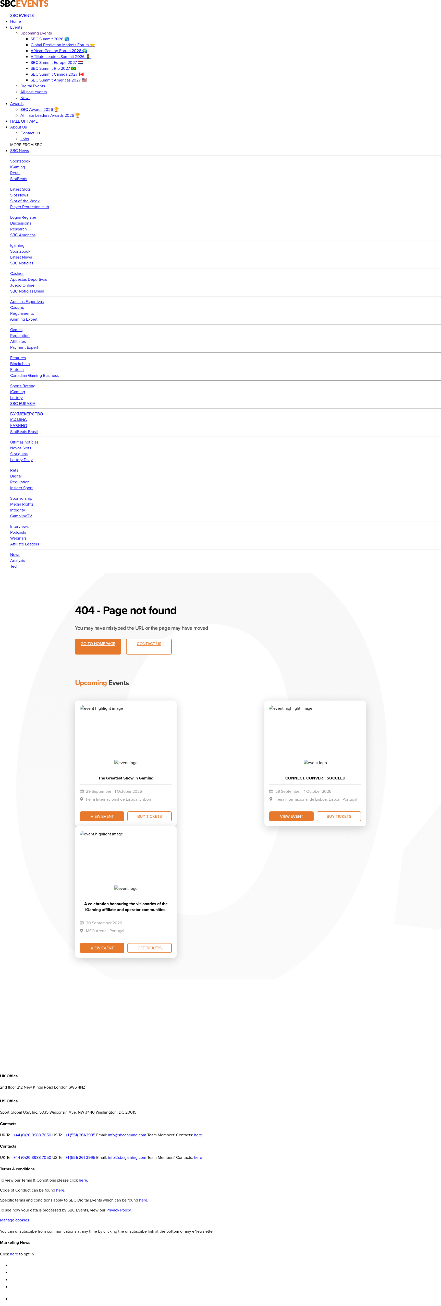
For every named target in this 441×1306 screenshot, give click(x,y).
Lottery (16, 398)
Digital (16, 476)
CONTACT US (149, 643)
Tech (14, 566)
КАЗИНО (18, 426)
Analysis (17, 560)
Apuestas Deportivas (28, 279)
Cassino (17, 307)
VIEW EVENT (102, 816)
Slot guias (19, 454)
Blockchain (20, 364)
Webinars (18, 538)
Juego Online (22, 285)
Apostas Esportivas (27, 302)
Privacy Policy (118, 1210)
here (198, 1135)
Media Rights (21, 504)
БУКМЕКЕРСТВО (26, 414)
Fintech (17, 369)
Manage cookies (14, 1220)
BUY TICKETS (149, 816)
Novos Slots (20, 448)
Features (18, 358)
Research (18, 229)
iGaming (17, 167)
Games (16, 330)
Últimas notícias (24, 442)
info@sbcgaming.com (127, 1135)
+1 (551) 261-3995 (80, 1135)
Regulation (20, 336)
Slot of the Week (25, 201)
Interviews (19, 526)
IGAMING (18, 420)
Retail (15, 173)
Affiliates (18, 341)
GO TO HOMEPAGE (98, 643)
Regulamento (22, 313)
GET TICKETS (150, 948)
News (15, 554)
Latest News (21, 257)
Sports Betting (22, 386)
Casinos (17, 273)
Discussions (20, 223)
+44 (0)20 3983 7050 (32, 1135)
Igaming (17, 245)
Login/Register (23, 217)
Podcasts (18, 532)
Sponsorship (21, 498)
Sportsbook (20, 161)
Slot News (19, 195)
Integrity (17, 510)
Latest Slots (20, 189)
